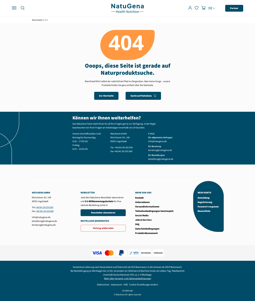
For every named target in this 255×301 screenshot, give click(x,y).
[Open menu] (14, 8)
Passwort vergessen (208, 206)
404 (46, 20)
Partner (234, 8)
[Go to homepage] (127, 8)
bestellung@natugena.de (160, 159)
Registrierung (205, 202)
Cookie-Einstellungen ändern (143, 284)
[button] (22, 8)
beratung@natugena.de (160, 150)
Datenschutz (103, 284)
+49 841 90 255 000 (123, 147)
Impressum (116, 284)
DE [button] (210, 8)
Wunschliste (204, 211)
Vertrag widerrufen (103, 228)
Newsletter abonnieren (103, 212)
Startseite (37, 20)
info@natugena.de (157, 141)
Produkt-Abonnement (146, 233)
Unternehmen (142, 202)
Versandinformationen (147, 206)
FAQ (137, 224)
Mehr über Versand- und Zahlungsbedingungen (127, 278)
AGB (126, 284)
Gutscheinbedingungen (147, 228)
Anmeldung (204, 197)
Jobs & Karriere (143, 220)
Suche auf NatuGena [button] (141, 95)
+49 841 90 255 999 (123, 151)
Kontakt (139, 197)
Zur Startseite (106, 95)
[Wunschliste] (196, 8)
